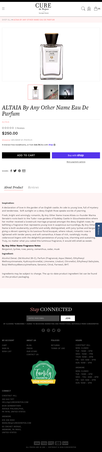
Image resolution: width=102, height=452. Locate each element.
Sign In (5, 348)
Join (67, 318)
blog (29, 345)
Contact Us (33, 354)
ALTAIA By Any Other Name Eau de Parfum (34, 20)
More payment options (76, 162)
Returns (55, 345)
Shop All (6, 20)
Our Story (32, 351)
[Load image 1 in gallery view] (35, 92)
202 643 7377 (8, 399)
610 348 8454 (8, 420)
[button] (3, 8)
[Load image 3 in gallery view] (66, 92)
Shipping (6, 140)
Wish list (7, 351)
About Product (13, 187)
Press (30, 348)
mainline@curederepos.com (14, 423)
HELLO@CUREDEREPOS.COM (14, 402)
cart (4, 345)
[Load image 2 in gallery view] (50, 92)
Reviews (33, 187)
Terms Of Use (58, 348)
